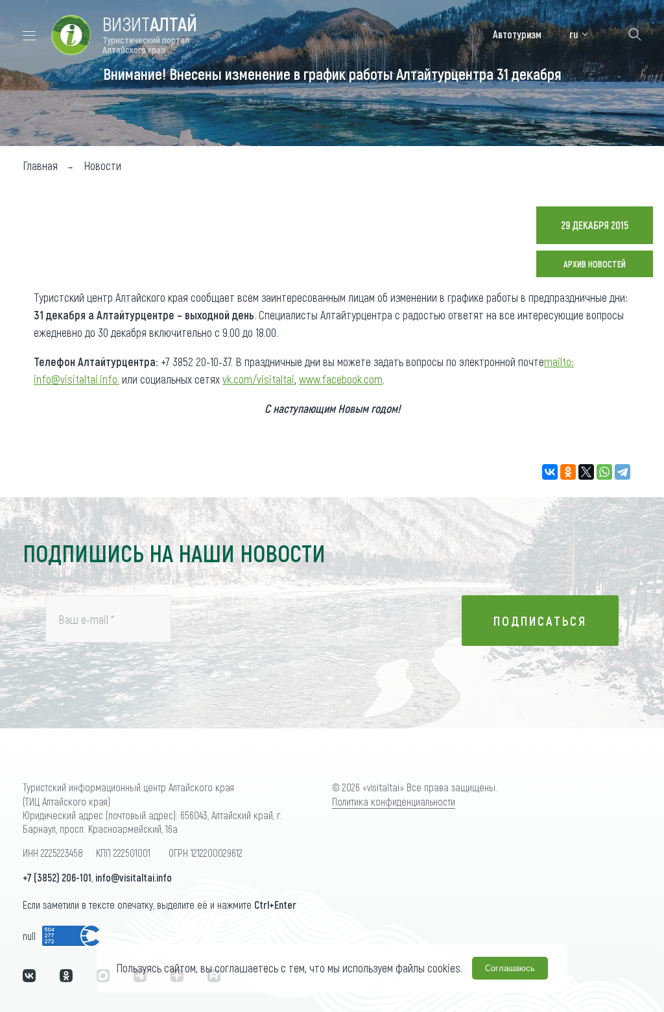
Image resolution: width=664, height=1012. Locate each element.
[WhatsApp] (604, 472)
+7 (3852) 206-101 (57, 877)
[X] (586, 472)
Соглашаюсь (510, 968)
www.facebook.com (341, 379)
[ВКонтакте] (550, 472)
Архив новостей (594, 263)
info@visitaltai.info (133, 877)
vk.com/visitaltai (258, 379)
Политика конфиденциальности (393, 801)
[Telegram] (622, 472)
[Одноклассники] (568, 472)
